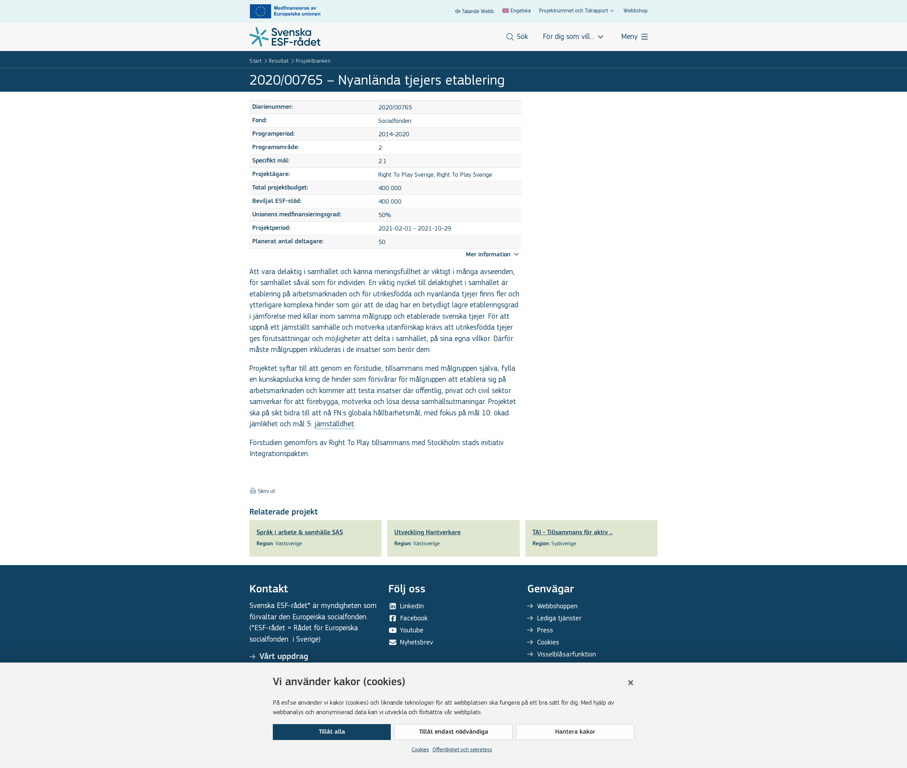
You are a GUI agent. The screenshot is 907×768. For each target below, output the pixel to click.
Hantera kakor (575, 732)
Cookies (420, 749)
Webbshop (636, 10)
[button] (630, 682)
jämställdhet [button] (334, 424)
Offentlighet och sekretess (462, 749)
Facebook (414, 618)
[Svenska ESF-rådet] (284, 37)
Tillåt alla (332, 732)
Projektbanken (313, 60)
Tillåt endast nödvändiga (453, 732)
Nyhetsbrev (416, 642)
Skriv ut (266, 491)
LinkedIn (412, 606)
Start (255, 60)
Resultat (279, 60)
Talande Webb (478, 11)
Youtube (411, 630)
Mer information (489, 255)
